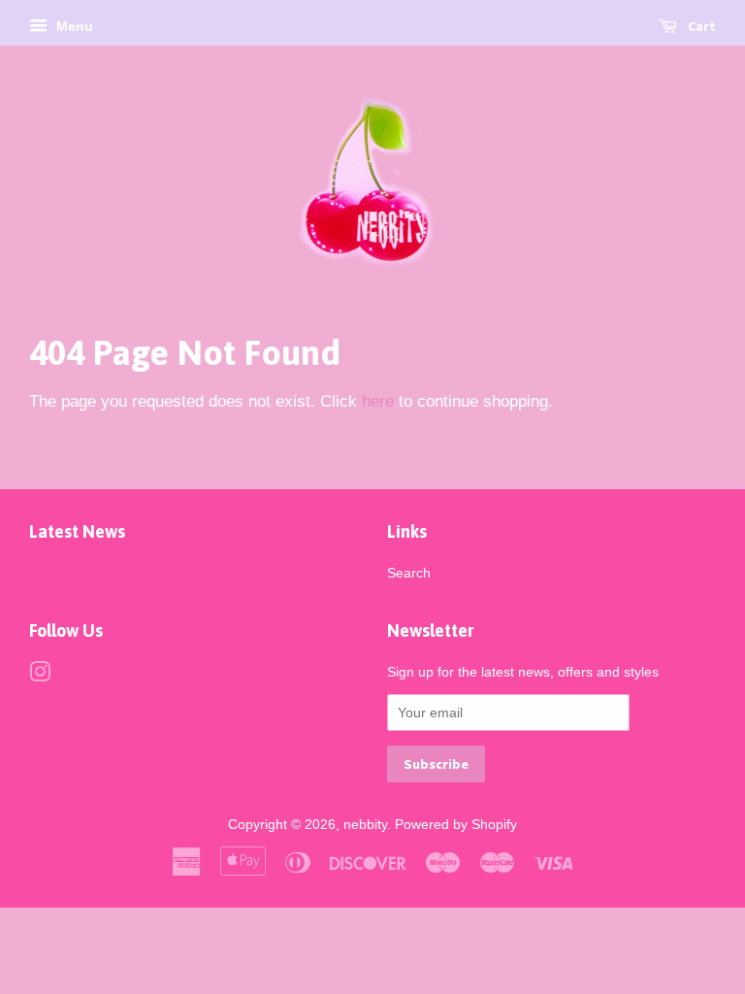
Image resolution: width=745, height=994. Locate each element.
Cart (700, 26)
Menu (72, 26)
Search (409, 572)
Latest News (77, 531)
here (378, 401)
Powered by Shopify (456, 824)
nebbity (365, 824)
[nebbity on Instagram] (39, 675)
